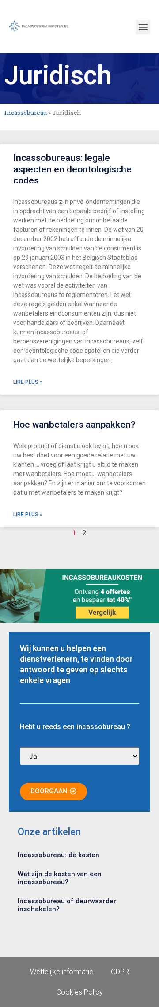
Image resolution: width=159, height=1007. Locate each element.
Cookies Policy (80, 992)
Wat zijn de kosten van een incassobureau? (60, 878)
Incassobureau (25, 113)
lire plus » (27, 382)
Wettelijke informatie (61, 972)
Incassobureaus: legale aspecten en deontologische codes (72, 168)
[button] (143, 27)
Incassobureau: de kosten (58, 855)
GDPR (120, 972)
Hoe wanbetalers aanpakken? (74, 424)
